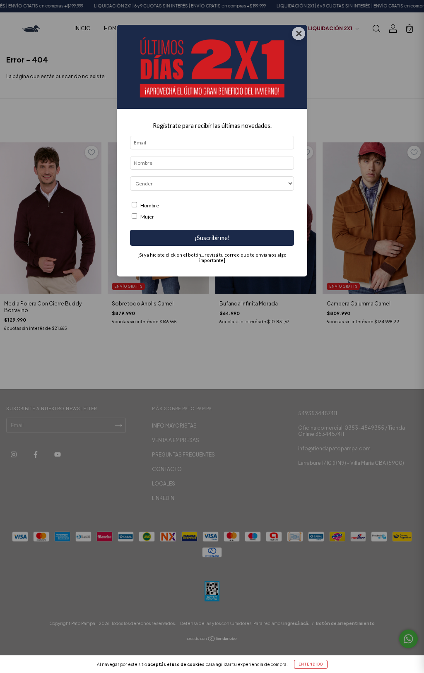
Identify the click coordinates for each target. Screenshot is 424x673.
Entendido (311, 664)
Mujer (147, 217)
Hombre (149, 205)
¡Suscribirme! (212, 237)
